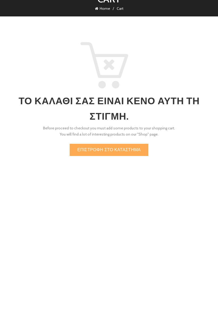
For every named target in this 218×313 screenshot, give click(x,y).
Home (105, 8)
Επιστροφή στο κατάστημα (109, 149)
